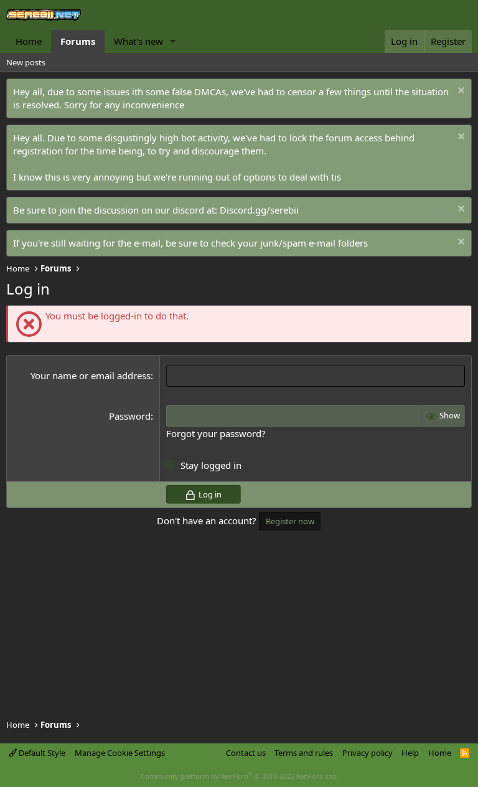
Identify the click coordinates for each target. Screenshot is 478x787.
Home (29, 41)
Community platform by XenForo (239, 776)
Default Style (41, 752)
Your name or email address (90, 375)
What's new (138, 41)
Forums (77, 41)
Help (410, 752)
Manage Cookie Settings (120, 752)
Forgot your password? (216, 433)
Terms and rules (303, 752)
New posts (25, 62)
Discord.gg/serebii (259, 210)
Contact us (246, 752)
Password (130, 416)
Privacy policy (367, 752)
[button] (173, 41)
